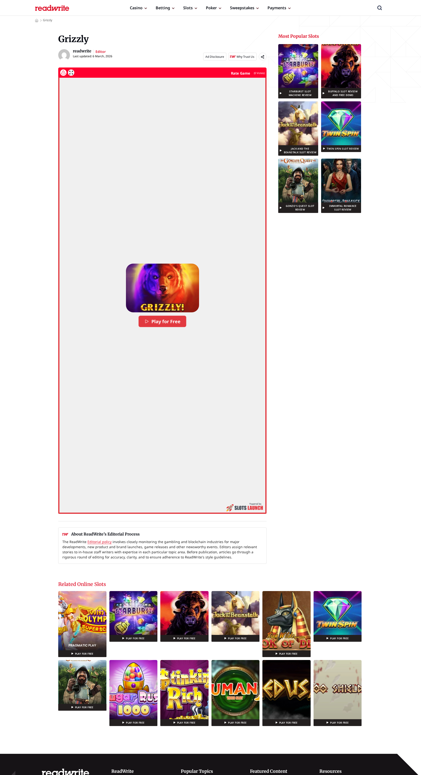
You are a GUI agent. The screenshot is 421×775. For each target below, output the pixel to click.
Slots (188, 7)
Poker (211, 7)
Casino (136, 7)
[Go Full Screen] (71, 72)
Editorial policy (99, 541)
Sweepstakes (242, 7)
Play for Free (166, 321)
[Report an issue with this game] (63, 72)
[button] (379, 7)
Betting (163, 7)
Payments (277, 7)
